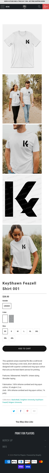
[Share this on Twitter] (14, 411)
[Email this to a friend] (34, 411)
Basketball (15, 400)
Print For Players (20, 455)
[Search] (39, 6)
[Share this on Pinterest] (27, 411)
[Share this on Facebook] (21, 411)
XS (5, 331)
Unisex (7, 306)
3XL (5, 338)
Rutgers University (15, 402)
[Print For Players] (24, 6)
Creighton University (27, 400)
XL (30, 331)
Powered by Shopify (34, 455)
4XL (12, 338)
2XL (36, 331)
